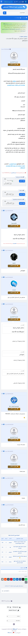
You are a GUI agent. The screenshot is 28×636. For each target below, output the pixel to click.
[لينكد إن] (17, 579)
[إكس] (23, 579)
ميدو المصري (12, 164)
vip (10, 547)
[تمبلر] (8, 579)
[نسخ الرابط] (26, 582)
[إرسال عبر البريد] (2, 579)
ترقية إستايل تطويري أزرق (18, 585)
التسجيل (20, 1)
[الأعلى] (14, 624)
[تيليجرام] (14, 579)
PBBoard (9, 632)
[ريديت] (5, 579)
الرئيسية (24, 17)
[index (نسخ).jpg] (9, 180)
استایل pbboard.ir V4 (9, 585)
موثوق (14, 81)
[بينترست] (11, 579)
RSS (8, 607)
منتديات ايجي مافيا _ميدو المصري (16, 85)
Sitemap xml (15, 607)
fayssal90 (14, 243)
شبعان (10, 542)
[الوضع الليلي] (26, 2)
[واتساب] (26, 579)
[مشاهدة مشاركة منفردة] (3, 210)
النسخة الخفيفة (13, 610)
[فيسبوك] (20, 579)
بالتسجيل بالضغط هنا (15, 29)
